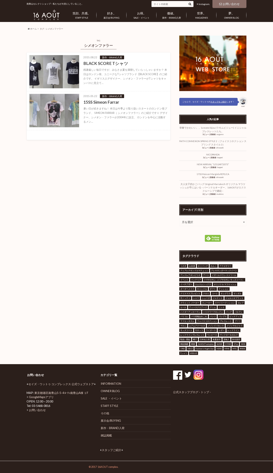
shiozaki (220, 148)
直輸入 (226, 339)
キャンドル (202, 289)
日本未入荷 (205, 339)
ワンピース (212, 335)
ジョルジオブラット (234, 298)
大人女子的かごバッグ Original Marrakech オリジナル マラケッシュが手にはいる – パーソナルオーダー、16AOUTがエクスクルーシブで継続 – (213, 187)
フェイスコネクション (207, 321)
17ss (236, 344)
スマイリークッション (225, 302)
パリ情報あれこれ (199, 316)
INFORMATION (111, 383)
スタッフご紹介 (111, 450)
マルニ (183, 325)
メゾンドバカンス (216, 325)
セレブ (241, 302)
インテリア (196, 279)
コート (215, 293)
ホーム (33, 28)
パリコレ (184, 316)
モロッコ (199, 330)
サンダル (237, 293)
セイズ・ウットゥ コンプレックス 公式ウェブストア (61, 384)
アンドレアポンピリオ (190, 275)
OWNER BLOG (231, 15)
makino (219, 194)
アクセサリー (225, 266)
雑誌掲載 (184, 344)
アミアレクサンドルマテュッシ (194, 270)
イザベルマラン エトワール (224, 275)
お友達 (192, 266)
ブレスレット (226, 321)
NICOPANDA (214, 154)
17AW (228, 344)
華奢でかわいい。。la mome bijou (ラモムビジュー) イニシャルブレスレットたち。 (212, 129)
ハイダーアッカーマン (190, 312)
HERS (219, 348)
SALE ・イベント (111, 398)
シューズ (206, 298)
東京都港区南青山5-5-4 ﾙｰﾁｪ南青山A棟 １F (61, 392)
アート (206, 275)
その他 (105, 413)
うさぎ (183, 266)
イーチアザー (186, 284)
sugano (219, 134)
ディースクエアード (198, 307)
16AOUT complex (206, 344)
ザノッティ (185, 298)
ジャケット (218, 298)
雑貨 (193, 344)
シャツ (196, 298)
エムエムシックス (203, 284)
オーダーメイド (187, 289)
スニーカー (207, 302)
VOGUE (193, 353)
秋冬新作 (236, 339)
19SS (182, 348)
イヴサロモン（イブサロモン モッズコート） (224, 279)
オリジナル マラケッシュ (225, 284)
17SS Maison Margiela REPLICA (212, 174)
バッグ (229, 312)
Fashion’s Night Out (204, 348)
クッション (224, 289)
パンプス (223, 316)
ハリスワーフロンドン (213, 312)
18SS (243, 344)
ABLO (190, 348)
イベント (184, 279)
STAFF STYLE (82, 15)
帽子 (195, 339)
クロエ (206, 293)
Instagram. (204, 4)
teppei (220, 157)
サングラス (226, 293)
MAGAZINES (201, 15)
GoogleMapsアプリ (41, 397)
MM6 (227, 348)
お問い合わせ (231, 4)
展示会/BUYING (112, 15)
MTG (234, 348)
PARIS (242, 348)
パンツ (213, 316)
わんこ (214, 266)
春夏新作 (217, 339)
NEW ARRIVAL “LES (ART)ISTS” (213, 164)
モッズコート (186, 330)
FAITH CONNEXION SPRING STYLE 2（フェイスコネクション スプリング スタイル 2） (212, 143)
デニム (213, 307)
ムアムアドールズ (197, 325)
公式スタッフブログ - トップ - (192, 392)
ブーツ (238, 321)
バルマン (239, 312)
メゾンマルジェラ (235, 325)
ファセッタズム (187, 321)
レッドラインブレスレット (192, 335)
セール (183, 307)
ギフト (213, 289)
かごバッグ (203, 266)
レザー (222, 330)
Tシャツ (183, 353)
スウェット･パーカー (189, 302)
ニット (222, 307)
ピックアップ (235, 316)
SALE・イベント (141, 15)
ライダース (211, 330)
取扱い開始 (185, 339)
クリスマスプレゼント (190, 293)
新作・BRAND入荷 (171, 15)
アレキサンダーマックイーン (224, 270)
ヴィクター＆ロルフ (229, 335)
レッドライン (233, 330)
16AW (219, 344)
